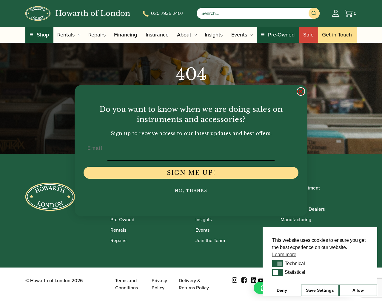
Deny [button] (282, 290)
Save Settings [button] (320, 290)
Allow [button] (358, 290)
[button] (277, 263)
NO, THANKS (191, 190)
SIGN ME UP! (191, 172)
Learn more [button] (284, 254)
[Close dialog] (300, 91)
